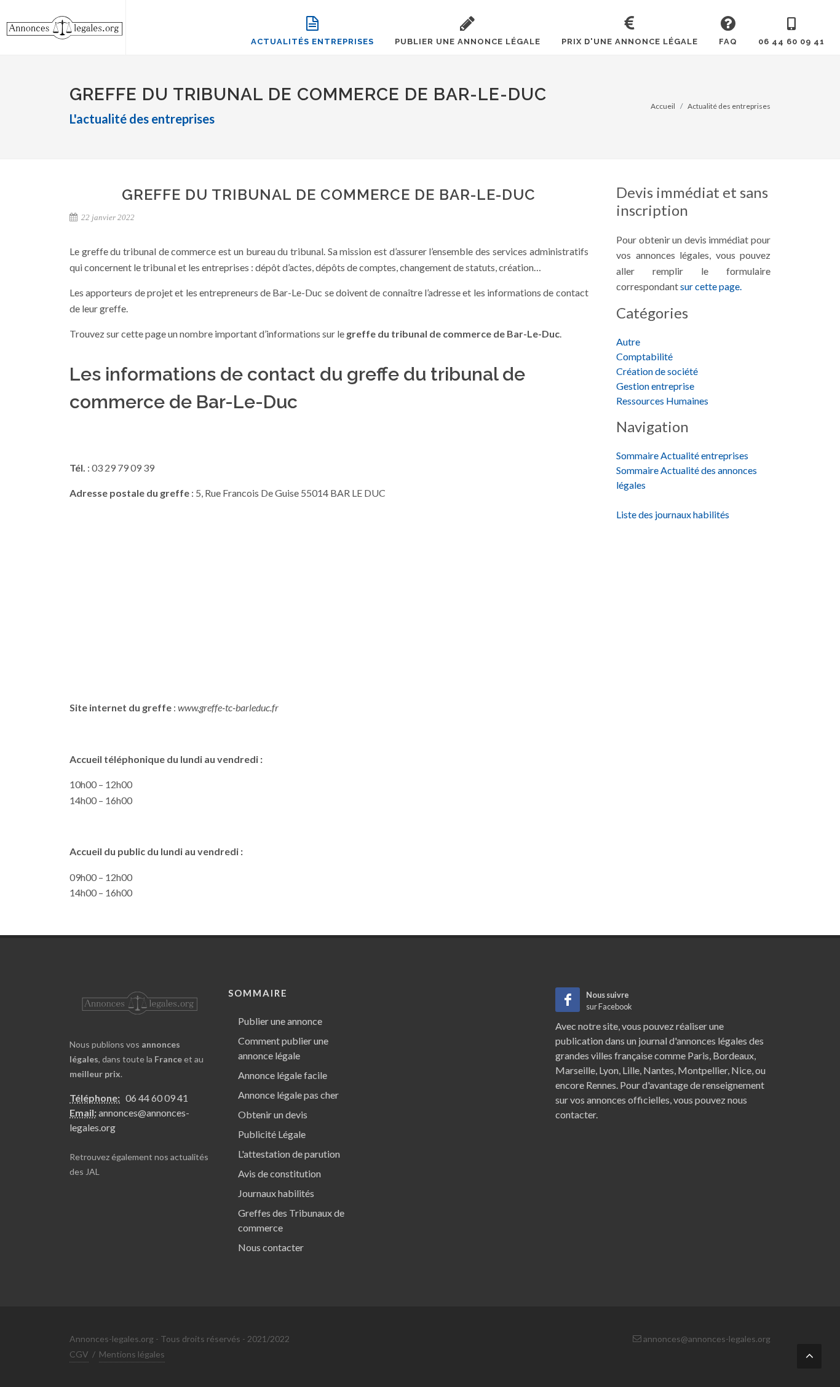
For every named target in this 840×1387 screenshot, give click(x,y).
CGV (79, 1354)
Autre (628, 341)
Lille (631, 1070)
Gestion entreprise (655, 386)
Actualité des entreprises (729, 106)
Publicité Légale (272, 1134)
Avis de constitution (279, 1173)
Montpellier (702, 1070)
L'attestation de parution (289, 1154)
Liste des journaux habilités (672, 514)
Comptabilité (644, 356)
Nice (741, 1070)
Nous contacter (271, 1247)
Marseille (575, 1070)
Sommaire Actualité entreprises (682, 455)
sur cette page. (711, 286)
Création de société (657, 371)
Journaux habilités (276, 1193)
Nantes (658, 1070)
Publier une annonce (280, 1021)
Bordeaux (733, 1055)
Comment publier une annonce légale (283, 1048)
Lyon (609, 1070)
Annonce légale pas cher (288, 1095)
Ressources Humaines (662, 400)
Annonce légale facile (282, 1075)
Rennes (601, 1085)
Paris (698, 1055)
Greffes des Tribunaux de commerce (291, 1220)
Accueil (663, 106)
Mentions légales (132, 1354)
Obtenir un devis (272, 1114)
